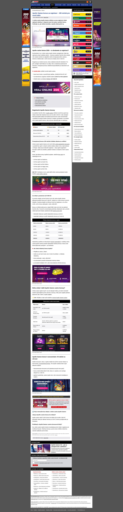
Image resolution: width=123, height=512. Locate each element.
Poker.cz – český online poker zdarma (59, 481)
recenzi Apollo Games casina (59, 297)
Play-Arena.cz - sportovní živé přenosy (59, 483)
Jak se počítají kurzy (78, 133)
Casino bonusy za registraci (36, 7)
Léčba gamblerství (78, 155)
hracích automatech (56, 241)
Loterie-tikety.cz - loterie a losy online (59, 475)
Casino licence (77, 88)
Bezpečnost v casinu (78, 106)
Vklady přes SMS (78, 108)
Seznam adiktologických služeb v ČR (55, 507)
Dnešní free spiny (78, 116)
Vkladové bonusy (78, 122)
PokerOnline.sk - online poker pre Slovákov (60, 490)
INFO (68, 130)
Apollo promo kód (57, 210)
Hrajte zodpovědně (34, 433)
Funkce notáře (77, 147)
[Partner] (97, 46)
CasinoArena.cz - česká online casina (59, 473)
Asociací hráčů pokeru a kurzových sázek (51, 499)
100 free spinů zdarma (38, 130)
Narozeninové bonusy (78, 114)
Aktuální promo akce (78, 120)
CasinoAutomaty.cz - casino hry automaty (60, 477)
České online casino (78, 96)
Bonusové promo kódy (78, 124)
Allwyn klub (77, 145)
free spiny (60, 154)
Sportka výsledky (78, 139)
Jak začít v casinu (78, 102)
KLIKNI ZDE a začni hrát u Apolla (59, 407)
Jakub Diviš (46, 17)
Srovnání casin (77, 98)
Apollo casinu (49, 113)
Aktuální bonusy (55, 7)
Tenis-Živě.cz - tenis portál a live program (41, 481)
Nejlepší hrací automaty (79, 100)
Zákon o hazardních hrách (79, 86)
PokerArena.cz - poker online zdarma (59, 479)
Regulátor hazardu (78, 90)
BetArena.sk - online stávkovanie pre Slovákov (42, 486)
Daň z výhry (77, 82)
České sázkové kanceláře (79, 129)
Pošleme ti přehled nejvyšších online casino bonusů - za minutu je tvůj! (50, 458)
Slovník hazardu (77, 92)
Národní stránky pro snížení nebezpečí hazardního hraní (77, 507)
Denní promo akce (40, 103)
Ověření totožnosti (78, 104)
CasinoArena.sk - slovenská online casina (60, 488)
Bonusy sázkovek (78, 131)
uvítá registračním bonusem (62, 144)
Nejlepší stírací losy (78, 143)
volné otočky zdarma (42, 174)
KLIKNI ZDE (37, 71)
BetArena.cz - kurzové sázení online (40, 473)
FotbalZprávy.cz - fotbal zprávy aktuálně (41, 477)
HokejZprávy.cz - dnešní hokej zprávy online (41, 479)
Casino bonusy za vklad (46, 7)
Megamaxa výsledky (78, 141)
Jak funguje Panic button (79, 157)
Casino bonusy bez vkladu (79, 118)
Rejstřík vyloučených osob (79, 84)
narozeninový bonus (45, 363)
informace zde (53, 503)
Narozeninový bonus (40, 105)
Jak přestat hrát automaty (79, 152)
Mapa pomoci (64, 507)
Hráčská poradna (78, 159)
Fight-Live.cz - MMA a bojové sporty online (41, 475)
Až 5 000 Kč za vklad (40, 101)
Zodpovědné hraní (34, 499)
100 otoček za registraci (41, 100)
